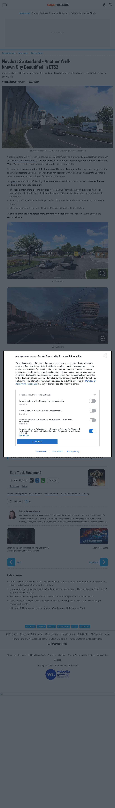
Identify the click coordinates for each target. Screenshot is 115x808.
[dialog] (57, 404)
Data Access (57, 451)
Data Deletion (42, 451)
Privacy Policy (73, 451)
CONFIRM (37, 442)
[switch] (92, 401)
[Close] (106, 356)
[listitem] (57, 394)
